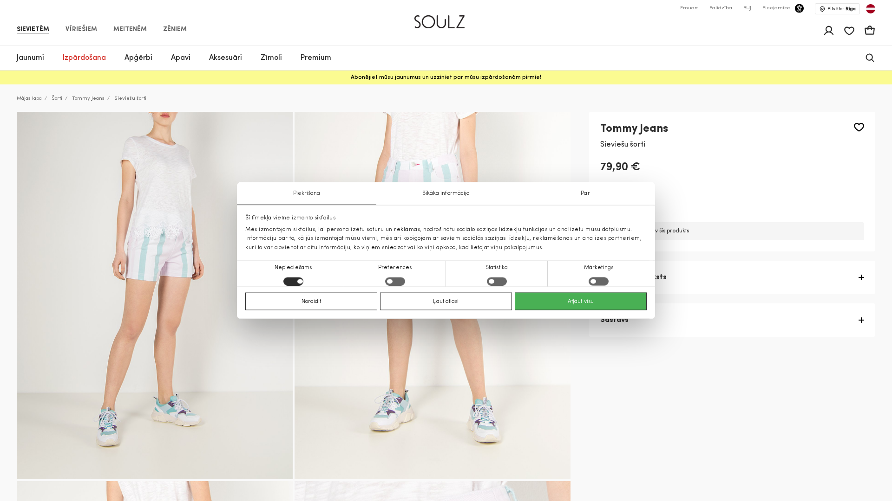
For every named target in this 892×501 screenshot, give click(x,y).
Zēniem (175, 29)
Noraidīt (311, 301)
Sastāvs (614, 320)
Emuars (689, 8)
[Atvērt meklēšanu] (870, 57)
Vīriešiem (81, 29)
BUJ (747, 8)
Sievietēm (33, 29)
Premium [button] (316, 58)
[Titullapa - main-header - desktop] (446, 18)
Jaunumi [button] (30, 58)
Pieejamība (776, 8)
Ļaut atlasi (446, 301)
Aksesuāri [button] (225, 58)
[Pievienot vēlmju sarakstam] (859, 127)
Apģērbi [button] (138, 58)
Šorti (57, 98)
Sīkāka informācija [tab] (446, 193)
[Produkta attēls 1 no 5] (155, 295)
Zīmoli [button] (271, 58)
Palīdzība (720, 8)
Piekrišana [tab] (307, 193)
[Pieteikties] (828, 30)
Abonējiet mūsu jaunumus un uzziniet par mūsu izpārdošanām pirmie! (446, 77)
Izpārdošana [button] (84, 58)
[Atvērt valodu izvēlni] (870, 8)
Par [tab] (585, 193)
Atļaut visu (581, 301)
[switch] (395, 281)
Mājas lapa (29, 98)
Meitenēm (130, 29)
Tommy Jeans (88, 98)
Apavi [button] (180, 58)
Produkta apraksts (633, 277)
